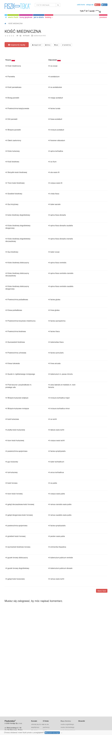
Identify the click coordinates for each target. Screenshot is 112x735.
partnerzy (46, 727)
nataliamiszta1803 (39, 35)
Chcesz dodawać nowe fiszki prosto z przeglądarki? (33, 732)
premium (103, 17)
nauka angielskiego (67, 724)
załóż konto (81, 4)
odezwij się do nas (37, 724)
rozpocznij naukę (17, 44)
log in (98, 5)
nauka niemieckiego (67, 727)
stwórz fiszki (13, 17)
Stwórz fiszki (101, 591)
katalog (48, 17)
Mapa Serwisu (66, 721)
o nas (45, 724)
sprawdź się (67, 45)
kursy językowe (26, 17)
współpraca (35, 727)
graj (56, 45)
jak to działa (39, 17)
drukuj (48, 45)
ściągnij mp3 (37, 45)
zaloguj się (89, 4)
